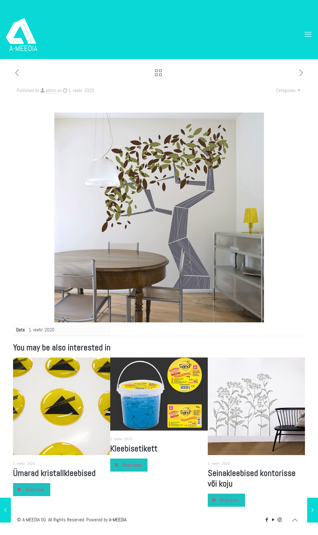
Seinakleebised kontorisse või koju (252, 478)
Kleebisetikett (133, 448)
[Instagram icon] (279, 520)
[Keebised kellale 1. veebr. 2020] (312, 510)
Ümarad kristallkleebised (54, 473)
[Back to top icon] (294, 520)
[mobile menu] (308, 34)
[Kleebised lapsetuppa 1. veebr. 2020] (5, 510)
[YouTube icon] (273, 520)
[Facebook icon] (266, 520)
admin (51, 90)
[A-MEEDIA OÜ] (21, 34)
